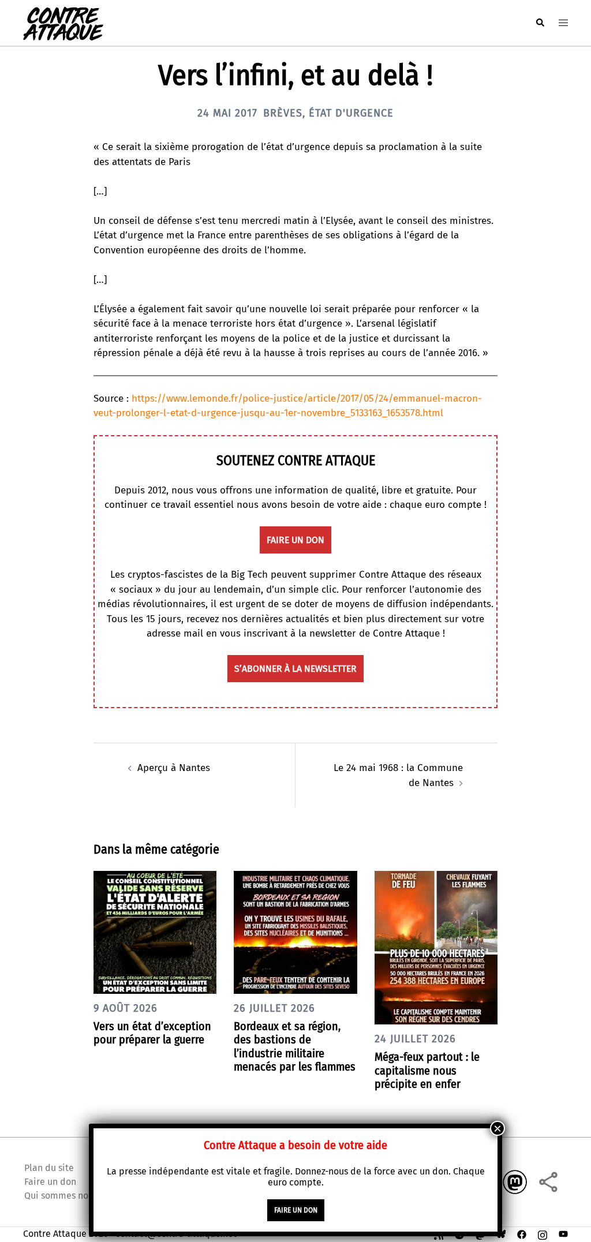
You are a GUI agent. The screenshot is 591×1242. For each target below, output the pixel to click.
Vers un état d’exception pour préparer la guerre (152, 1032)
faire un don (295, 539)
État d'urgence (351, 113)
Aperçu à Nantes (173, 768)
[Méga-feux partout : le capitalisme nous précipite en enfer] (436, 947)
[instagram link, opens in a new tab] (542, 1233)
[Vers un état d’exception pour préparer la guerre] (154, 932)
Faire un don (50, 1181)
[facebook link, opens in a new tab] (521, 1233)
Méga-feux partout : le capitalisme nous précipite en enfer (427, 1070)
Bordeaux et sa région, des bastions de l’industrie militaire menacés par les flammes (295, 1046)
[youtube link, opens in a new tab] (563, 1233)
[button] (539, 23)
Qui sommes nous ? (64, 1195)
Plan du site (49, 1167)
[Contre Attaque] (63, 22)
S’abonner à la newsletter (295, 668)
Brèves (282, 113)
